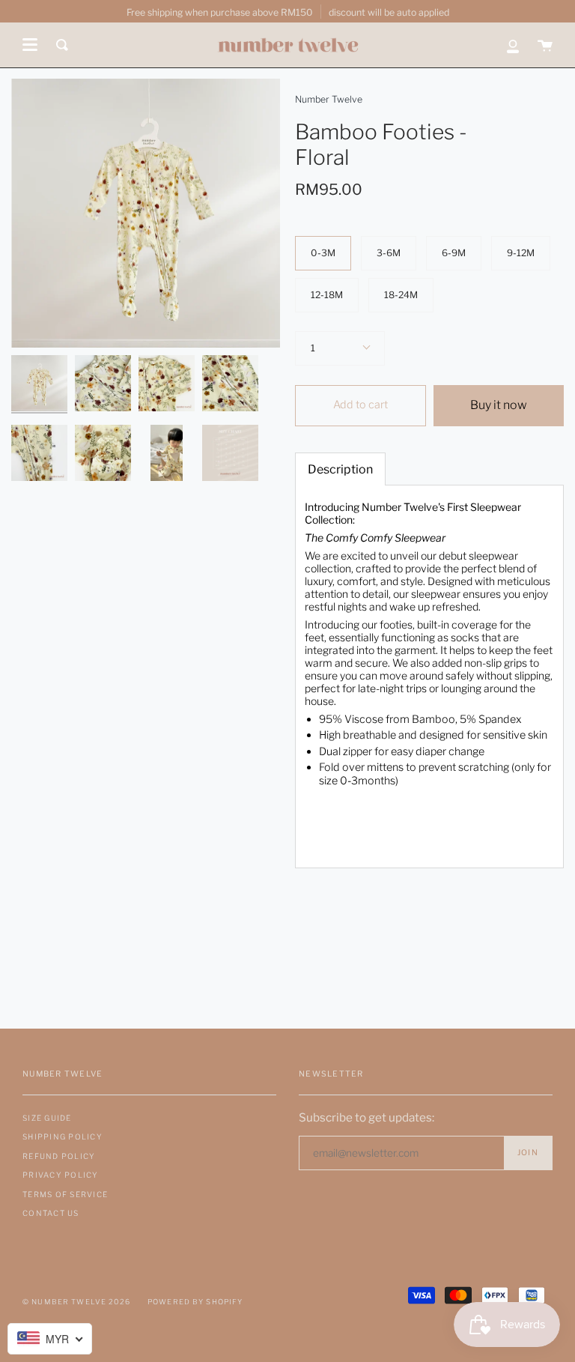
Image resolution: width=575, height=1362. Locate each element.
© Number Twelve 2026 (76, 1302)
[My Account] (513, 44)
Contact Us (50, 1212)
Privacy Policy (60, 1174)
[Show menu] (30, 45)
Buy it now (498, 405)
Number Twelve (328, 99)
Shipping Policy (62, 1136)
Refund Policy (58, 1155)
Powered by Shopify (195, 1302)
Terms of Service (65, 1194)
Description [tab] (340, 469)
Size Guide (47, 1117)
